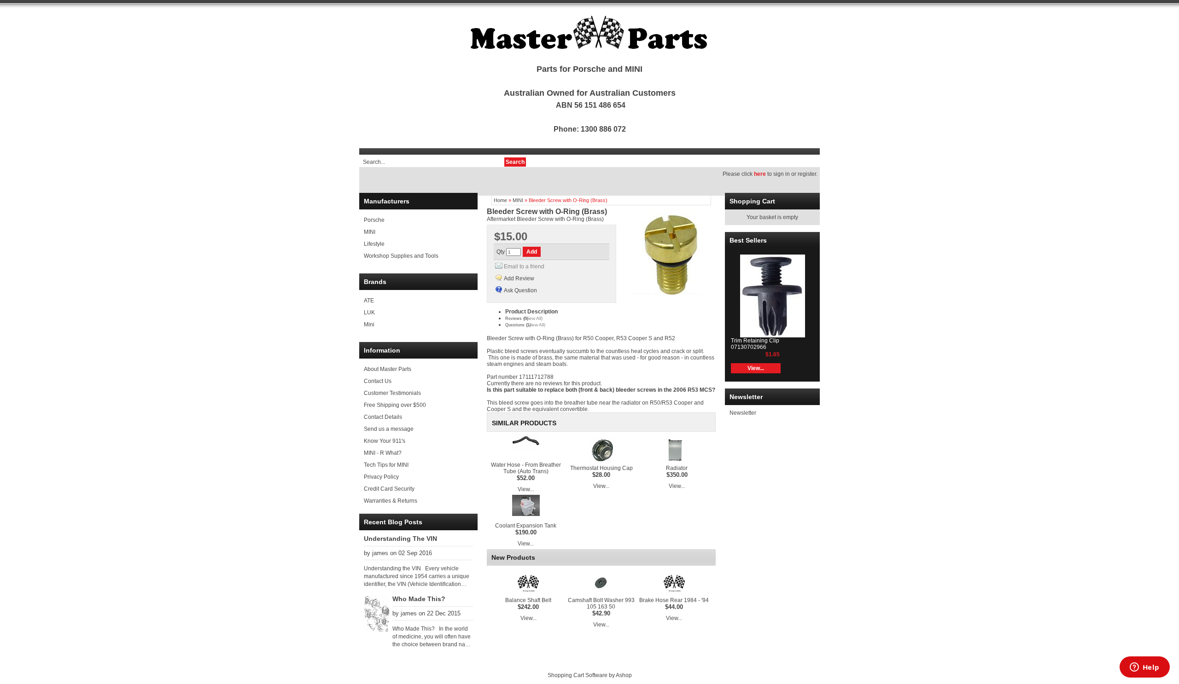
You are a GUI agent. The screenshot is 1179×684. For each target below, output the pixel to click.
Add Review (519, 278)
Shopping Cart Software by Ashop (590, 675)
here (760, 174)
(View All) (533, 318)
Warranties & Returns (390, 501)
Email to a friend (524, 266)
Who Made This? (418, 599)
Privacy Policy (381, 477)
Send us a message (389, 429)
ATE (369, 300)
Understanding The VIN (400, 538)
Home (500, 200)
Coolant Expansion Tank (525, 525)
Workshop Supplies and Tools (401, 256)
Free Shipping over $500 (395, 405)
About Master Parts (387, 369)
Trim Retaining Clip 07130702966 (755, 343)
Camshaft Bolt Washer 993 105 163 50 (601, 603)
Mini (369, 324)
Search (515, 162)
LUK (369, 312)
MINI (369, 232)
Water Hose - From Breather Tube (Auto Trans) (526, 468)
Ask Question (520, 290)
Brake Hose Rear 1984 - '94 (674, 600)
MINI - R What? (383, 453)
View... (526, 489)
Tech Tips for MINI (386, 465)
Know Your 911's (384, 441)
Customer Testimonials (392, 393)
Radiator (677, 468)
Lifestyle (374, 244)
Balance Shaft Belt (528, 600)
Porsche (374, 220)
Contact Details (383, 417)
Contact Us (377, 381)
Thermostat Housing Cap (601, 468)
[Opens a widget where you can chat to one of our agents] (1144, 667)
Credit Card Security (389, 489)
